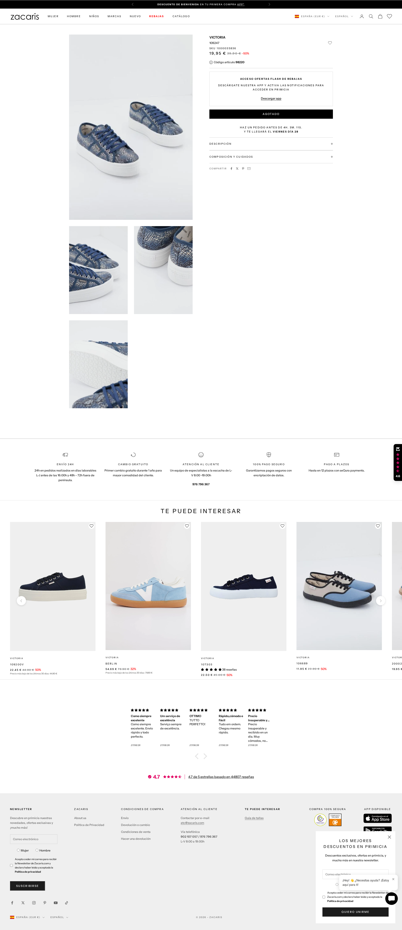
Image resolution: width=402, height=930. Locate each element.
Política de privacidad (340, 901)
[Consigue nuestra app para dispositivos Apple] (377, 818)
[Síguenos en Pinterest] (45, 903)
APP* (241, 4)
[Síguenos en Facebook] (12, 903)
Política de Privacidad (89, 825)
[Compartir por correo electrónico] (249, 168)
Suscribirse (27, 885)
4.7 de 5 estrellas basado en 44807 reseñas (221, 777)
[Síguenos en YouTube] (56, 903)
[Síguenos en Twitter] (23, 903)
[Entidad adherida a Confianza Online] (327, 820)
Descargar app (271, 98)
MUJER (53, 16)
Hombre (44, 850)
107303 (207, 664)
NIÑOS (94, 16)
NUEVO (135, 16)
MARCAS (114, 16)
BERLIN (111, 663)
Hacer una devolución (136, 839)
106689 (302, 663)
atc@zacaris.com (192, 823)
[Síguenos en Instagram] (34, 903)
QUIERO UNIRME (355, 911)
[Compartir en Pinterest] (243, 168)
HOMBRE (74, 16)
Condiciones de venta (136, 832)
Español (342, 16)
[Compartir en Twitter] (237, 168)
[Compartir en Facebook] (231, 168)
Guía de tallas (254, 818)
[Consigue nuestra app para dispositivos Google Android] (377, 830)
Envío (125, 818)
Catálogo (181, 16)
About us (80, 818)
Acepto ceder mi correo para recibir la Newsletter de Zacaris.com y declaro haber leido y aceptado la (358, 897)
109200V (17, 664)
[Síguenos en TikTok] (66, 903)
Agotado (271, 114)
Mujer (25, 850)
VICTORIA (217, 37)
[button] (198, 756)
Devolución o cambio (135, 825)
